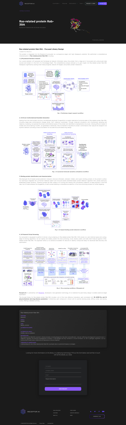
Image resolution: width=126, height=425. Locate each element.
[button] (56, 3)
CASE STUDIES (73, 410)
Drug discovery (57, 410)
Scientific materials (74, 412)
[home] (28, 3)
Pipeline (64, 3)
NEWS (71, 415)
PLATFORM (55, 412)
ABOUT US (55, 415)
